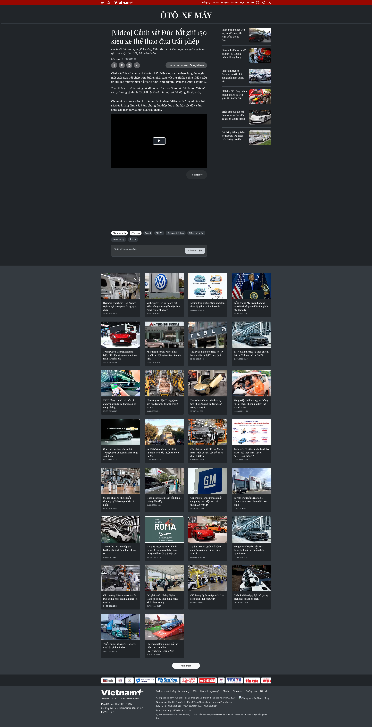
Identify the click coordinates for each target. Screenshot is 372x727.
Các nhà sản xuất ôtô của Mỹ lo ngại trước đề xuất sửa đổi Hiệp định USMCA (206, 452)
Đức (134, 239)
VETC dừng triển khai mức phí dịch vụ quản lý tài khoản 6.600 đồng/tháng (119, 404)
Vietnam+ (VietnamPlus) (124, 2)
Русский (250, 2)
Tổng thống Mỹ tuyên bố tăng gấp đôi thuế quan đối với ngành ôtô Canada (251, 306)
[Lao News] (105, 680)
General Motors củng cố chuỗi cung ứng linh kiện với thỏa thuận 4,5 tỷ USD (206, 501)
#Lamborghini (119, 232)
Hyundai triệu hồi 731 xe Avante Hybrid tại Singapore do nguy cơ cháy (120, 306)
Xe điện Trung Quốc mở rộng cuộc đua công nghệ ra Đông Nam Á (205, 550)
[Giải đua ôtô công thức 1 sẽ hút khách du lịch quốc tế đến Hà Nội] (260, 96)
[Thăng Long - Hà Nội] (257, 2)
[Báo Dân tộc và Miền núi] (257, 680)
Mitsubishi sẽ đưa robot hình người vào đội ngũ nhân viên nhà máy (164, 355)
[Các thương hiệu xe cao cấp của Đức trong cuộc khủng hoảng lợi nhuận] (120, 578)
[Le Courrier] (174, 680)
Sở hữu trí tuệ (162, 691)
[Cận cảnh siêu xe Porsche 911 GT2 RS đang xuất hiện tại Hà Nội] (260, 76)
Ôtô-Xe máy (186, 14)
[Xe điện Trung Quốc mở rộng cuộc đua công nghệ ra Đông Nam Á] (207, 529)
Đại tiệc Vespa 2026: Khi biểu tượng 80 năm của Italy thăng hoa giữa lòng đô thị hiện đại (162, 550)
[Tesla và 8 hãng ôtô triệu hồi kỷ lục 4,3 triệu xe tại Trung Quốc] (207, 335)
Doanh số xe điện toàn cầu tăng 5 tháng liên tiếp (164, 499)
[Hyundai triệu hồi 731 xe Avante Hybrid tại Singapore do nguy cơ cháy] (120, 286)
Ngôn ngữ (214, 691)
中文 (242, 2)
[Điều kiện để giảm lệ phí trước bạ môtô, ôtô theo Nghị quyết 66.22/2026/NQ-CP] (251, 432)
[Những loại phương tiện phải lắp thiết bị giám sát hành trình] (207, 286)
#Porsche (135, 232)
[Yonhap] (130, 680)
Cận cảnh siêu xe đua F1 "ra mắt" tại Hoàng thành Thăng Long (234, 54)
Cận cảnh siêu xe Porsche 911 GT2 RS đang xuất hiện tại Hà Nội (233, 76)
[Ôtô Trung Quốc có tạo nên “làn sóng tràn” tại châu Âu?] (207, 578)
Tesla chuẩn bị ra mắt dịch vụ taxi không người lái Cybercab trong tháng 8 (206, 404)
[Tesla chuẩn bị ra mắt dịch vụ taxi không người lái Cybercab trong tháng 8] (207, 383)
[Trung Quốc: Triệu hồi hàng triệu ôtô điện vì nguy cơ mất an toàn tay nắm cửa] (120, 335)
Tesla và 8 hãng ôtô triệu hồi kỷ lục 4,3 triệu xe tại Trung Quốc (206, 353)
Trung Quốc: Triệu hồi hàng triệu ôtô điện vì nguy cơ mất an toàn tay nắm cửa (120, 355)
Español (234, 2)
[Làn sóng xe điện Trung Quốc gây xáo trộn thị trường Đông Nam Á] (164, 383)
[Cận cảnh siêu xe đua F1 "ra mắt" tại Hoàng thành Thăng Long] (260, 55)
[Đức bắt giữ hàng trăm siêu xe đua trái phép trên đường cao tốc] (260, 137)
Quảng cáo (251, 691)
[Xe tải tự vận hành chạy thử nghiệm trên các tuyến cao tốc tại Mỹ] (164, 432)
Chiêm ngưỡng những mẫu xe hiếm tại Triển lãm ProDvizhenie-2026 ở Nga (162, 647)
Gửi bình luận (195, 250)
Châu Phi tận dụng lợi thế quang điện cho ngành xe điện (251, 597)
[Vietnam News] (153, 680)
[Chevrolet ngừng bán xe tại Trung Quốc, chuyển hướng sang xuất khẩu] (120, 432)
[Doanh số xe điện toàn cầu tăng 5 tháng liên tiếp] (164, 481)
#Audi (148, 232)
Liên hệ (263, 691)
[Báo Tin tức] (237, 680)
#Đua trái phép (196, 232)
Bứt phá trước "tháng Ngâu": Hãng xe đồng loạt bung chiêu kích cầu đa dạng (162, 599)
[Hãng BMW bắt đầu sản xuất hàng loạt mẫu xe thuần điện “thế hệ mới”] (251, 529)
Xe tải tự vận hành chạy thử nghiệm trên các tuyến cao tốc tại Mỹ (163, 452)
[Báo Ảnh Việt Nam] (192, 680)
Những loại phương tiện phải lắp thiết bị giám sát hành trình (207, 304)
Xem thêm (186, 665)
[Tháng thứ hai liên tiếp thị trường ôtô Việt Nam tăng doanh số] (120, 529)
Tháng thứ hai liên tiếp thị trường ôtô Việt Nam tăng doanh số (120, 550)
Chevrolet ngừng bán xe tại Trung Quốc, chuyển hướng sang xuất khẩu (120, 452)
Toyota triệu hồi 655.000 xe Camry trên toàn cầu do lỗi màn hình (250, 501)
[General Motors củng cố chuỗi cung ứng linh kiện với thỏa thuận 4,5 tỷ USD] (207, 481)
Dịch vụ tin (237, 691)
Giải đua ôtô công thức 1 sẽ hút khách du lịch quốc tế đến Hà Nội (234, 95)
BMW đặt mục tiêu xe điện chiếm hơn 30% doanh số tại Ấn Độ (251, 353)
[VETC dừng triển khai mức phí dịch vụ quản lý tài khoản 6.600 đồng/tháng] (120, 383)
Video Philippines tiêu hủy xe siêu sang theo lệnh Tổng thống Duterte (233, 35)
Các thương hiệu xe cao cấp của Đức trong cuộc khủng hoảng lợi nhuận (120, 599)
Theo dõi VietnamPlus (178, 65)
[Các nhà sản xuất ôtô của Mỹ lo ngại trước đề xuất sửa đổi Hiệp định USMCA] (207, 432)
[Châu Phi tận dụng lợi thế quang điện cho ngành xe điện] (251, 578)
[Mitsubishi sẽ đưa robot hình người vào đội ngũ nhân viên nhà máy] (164, 335)
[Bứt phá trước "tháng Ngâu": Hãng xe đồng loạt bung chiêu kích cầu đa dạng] (164, 578)
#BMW (159, 232)
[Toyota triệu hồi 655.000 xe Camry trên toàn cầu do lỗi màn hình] (251, 481)
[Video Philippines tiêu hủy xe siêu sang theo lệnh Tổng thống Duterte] (260, 35)
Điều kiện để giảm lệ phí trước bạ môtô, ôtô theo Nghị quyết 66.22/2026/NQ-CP (251, 452)
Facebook (114, 65)
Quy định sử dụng (180, 691)
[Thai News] (115, 680)
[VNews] (206, 680)
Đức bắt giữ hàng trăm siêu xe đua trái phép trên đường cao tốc (233, 136)
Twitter (122, 65)
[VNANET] (219, 680)
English (216, 2)
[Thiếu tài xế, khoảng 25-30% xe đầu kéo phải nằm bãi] (120, 627)
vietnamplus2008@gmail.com (177, 710)
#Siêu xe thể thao (176, 232)
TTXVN (226, 691)
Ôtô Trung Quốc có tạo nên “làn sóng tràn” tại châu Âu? (207, 597)
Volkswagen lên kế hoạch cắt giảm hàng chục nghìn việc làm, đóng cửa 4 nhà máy (163, 306)
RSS (194, 691)
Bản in (129, 65)
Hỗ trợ (203, 691)
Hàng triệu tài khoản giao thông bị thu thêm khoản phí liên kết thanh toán (251, 404)
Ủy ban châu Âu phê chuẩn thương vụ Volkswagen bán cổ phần (118, 501)
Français (225, 2)
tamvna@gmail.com (222, 701)
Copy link (137, 65)
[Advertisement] (159, 201)
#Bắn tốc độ (118, 239)
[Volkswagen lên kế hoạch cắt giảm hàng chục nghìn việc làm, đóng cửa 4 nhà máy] (164, 286)
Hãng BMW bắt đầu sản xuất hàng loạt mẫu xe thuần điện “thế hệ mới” (249, 550)
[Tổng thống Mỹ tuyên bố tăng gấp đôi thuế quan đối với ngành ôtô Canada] (251, 286)
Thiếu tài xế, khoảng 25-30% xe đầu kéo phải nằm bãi (119, 645)
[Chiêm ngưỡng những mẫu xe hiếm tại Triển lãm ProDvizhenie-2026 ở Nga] (164, 627)
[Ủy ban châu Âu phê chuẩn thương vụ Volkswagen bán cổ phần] (120, 481)
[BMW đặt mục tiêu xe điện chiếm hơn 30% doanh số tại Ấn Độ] (251, 335)
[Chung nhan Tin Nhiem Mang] (255, 698)
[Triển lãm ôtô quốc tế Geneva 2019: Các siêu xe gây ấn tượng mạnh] (260, 117)
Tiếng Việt (206, 2)
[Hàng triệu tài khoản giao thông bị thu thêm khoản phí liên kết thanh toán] (251, 383)
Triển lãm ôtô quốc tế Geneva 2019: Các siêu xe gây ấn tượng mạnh (233, 115)
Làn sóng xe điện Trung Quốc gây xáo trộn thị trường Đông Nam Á (162, 404)
